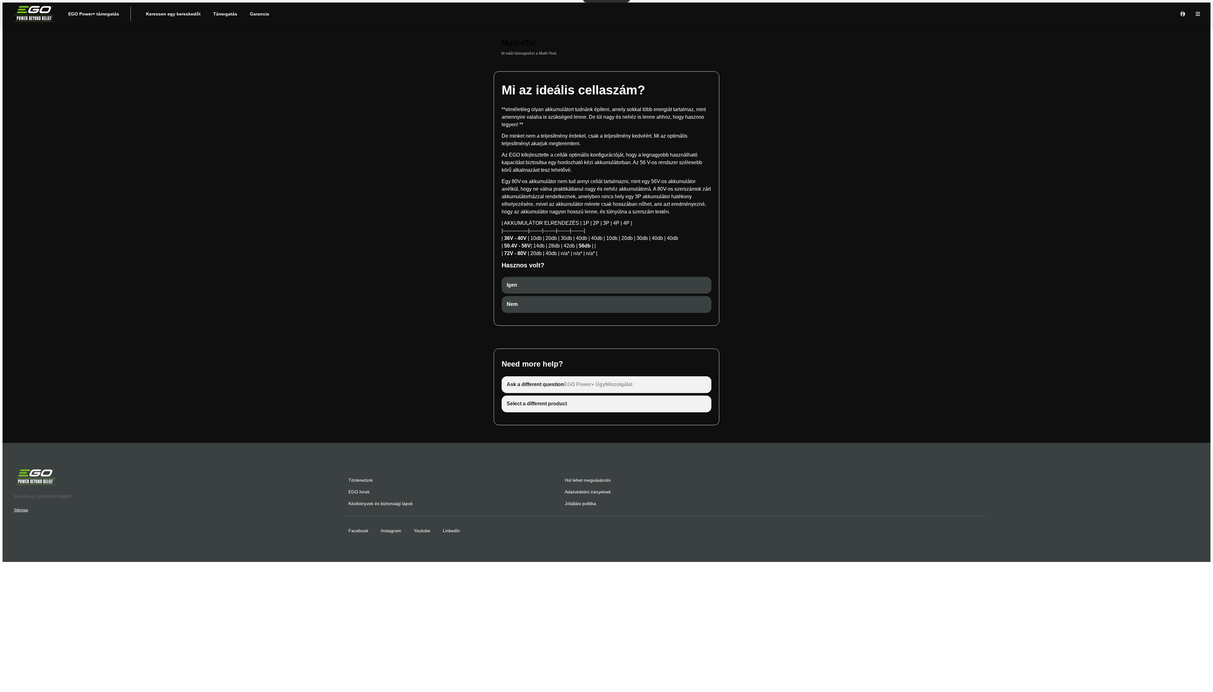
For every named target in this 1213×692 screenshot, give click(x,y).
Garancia (259, 13)
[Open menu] (1197, 13)
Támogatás (225, 13)
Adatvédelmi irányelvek (588, 491)
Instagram (391, 530)
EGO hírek (359, 491)
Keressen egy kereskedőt (173, 13)
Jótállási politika (580, 503)
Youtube (422, 530)
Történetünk (360, 480)
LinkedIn (451, 530)
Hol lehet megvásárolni (588, 480)
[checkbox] (606, 285)
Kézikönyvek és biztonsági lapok (380, 503)
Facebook (358, 530)
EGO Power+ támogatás (93, 13)
